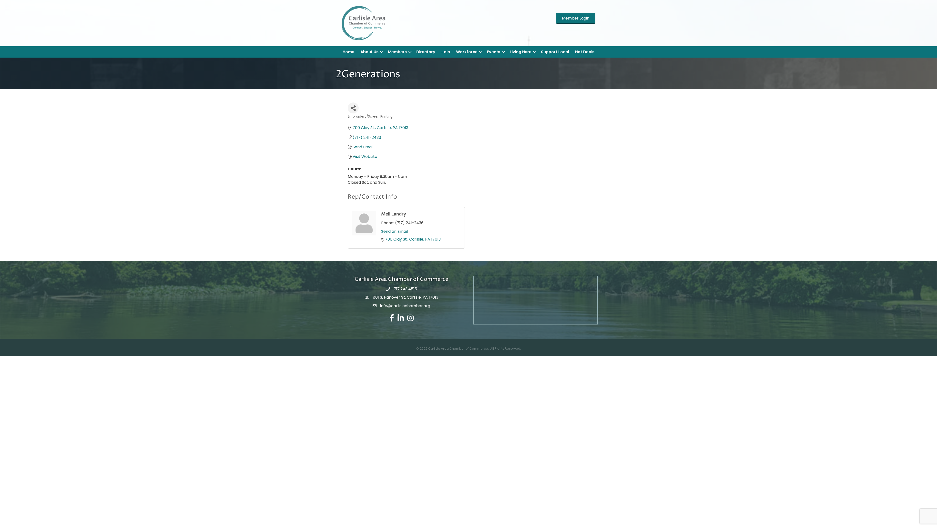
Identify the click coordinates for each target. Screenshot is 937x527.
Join (445, 52)
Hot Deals (584, 52)
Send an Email (394, 231)
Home (348, 52)
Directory (425, 52)
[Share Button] (353, 107)
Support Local (555, 52)
